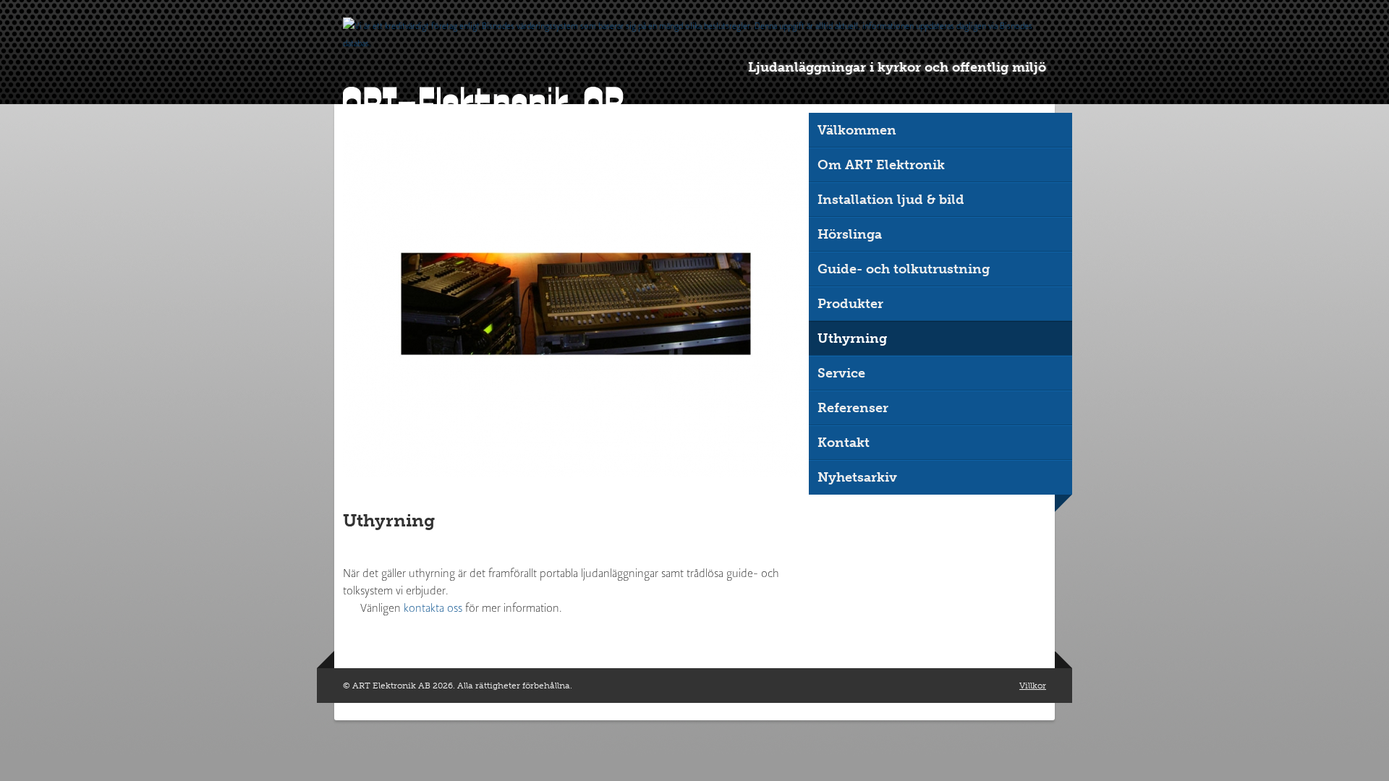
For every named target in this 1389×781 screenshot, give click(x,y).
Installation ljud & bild (890, 200)
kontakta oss (433, 607)
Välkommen (856, 130)
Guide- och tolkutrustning (903, 269)
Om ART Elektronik (881, 165)
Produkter (850, 304)
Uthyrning (852, 338)
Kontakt (843, 443)
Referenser (852, 408)
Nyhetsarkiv (857, 477)
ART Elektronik (483, 104)
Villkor (1032, 685)
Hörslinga (849, 234)
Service (841, 373)
